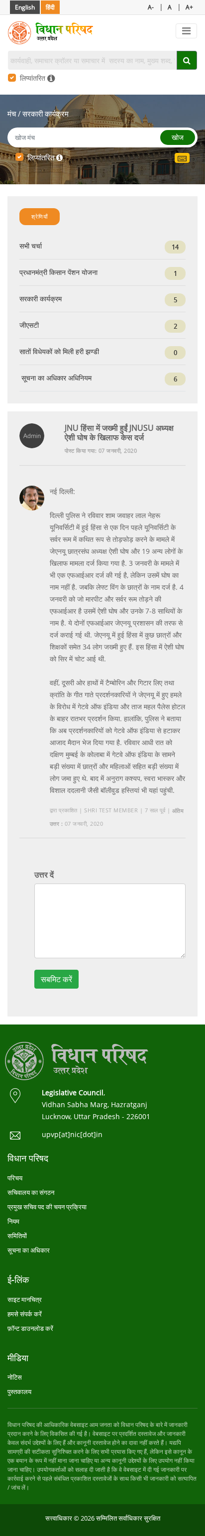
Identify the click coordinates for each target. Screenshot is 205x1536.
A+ (189, 7)
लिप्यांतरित (33, 78)
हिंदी (50, 7)
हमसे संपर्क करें (24, 1313)
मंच (11, 114)
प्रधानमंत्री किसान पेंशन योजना (98, 272)
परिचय (14, 1177)
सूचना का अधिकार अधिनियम (98, 378)
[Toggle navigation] (186, 30)
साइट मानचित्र (24, 1299)
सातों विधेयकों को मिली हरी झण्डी (98, 352)
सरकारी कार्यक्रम (45, 114)
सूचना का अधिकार (28, 1250)
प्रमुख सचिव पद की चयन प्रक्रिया (47, 1206)
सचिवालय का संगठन (30, 1192)
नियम (13, 1221)
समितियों (17, 1235)
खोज (178, 137)
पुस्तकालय (19, 1391)
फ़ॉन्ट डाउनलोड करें (30, 1328)
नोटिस (14, 1377)
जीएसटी (98, 325)
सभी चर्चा (99, 246)
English (25, 7)
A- (151, 7)
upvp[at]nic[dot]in (72, 1134)
